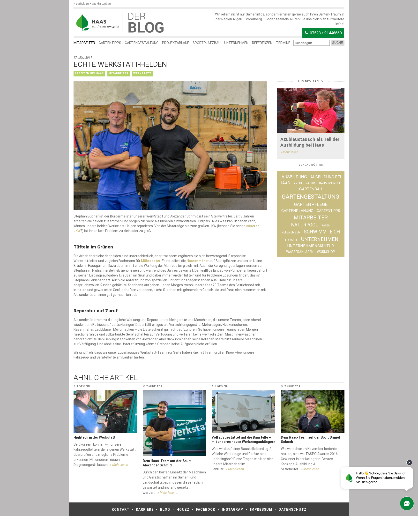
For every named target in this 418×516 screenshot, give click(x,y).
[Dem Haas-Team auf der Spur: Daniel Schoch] (312, 411)
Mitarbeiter (84, 43)
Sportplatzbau (207, 43)
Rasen (325, 225)
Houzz (183, 509)
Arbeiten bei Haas (89, 73)
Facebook (205, 509)
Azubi (298, 183)
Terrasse (290, 240)
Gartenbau (310, 189)
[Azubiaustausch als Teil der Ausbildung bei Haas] (310, 110)
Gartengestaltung (141, 43)
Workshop (326, 252)
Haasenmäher (198, 261)
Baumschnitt (330, 183)
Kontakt (120, 509)
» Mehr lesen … (290, 152)
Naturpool (304, 225)
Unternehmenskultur (310, 246)
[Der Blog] (98, 22)
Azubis (311, 183)
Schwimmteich (322, 232)
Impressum (261, 509)
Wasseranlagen (300, 252)
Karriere (145, 509)
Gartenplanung (297, 211)
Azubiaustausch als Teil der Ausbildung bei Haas (309, 142)
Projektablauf (175, 43)
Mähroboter (150, 261)
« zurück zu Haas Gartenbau (92, 3)
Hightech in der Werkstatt (94, 437)
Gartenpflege (311, 204)
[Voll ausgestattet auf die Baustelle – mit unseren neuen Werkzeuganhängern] (243, 411)
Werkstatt (142, 73)
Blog (165, 509)
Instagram (233, 509)
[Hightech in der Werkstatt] (105, 411)
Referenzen (262, 43)
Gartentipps (110, 43)
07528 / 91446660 (326, 33)
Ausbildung (294, 176)
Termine (283, 43)
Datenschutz (292, 509)
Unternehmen (236, 43)
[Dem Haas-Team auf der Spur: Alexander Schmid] (174, 423)
